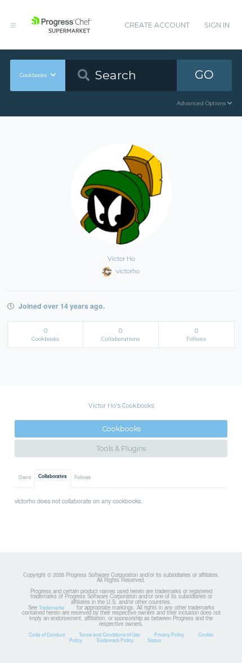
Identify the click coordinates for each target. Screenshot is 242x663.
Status (154, 640)
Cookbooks (121, 429)
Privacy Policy (169, 634)
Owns (25, 476)
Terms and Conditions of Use (109, 634)
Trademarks (51, 607)
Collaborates (52, 476)
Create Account (157, 25)
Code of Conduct (47, 634)
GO (204, 74)
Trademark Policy (114, 640)
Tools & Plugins (121, 448)
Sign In (217, 25)
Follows (82, 476)
